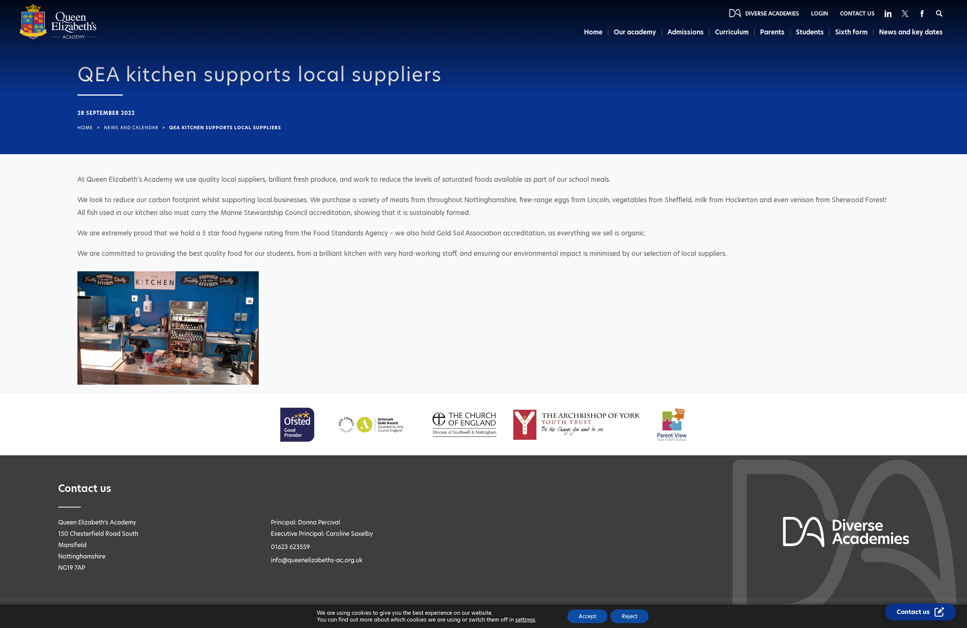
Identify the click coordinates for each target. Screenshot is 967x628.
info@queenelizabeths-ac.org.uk (317, 560)
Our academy (635, 32)
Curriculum (732, 32)
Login (819, 13)
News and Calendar (131, 128)
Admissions (685, 32)
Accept (587, 616)
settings (525, 619)
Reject (629, 616)
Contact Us (857, 13)
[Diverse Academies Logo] (58, 37)
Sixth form (851, 32)
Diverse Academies (772, 13)
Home (593, 32)
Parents (772, 32)
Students (810, 32)
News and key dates (911, 32)
